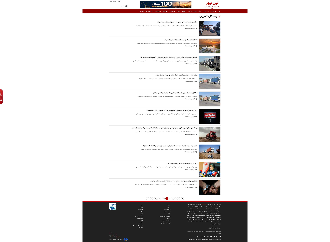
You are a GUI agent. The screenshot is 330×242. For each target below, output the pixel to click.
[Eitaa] (207, 236)
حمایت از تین (167, 212)
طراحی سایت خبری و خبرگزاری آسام (116, 239)
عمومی (172, 11)
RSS (169, 214)
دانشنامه (157, 11)
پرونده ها (141, 207)
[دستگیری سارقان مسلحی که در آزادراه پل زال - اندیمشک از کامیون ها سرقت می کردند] (210, 187)
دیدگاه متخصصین (139, 216)
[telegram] (214, 236)
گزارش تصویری (140, 218)
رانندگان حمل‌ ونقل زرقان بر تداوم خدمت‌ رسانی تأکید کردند (180, 40)
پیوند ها (168, 218)
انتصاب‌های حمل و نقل (138, 225)
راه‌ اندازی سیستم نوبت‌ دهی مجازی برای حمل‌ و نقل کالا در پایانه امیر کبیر (176, 22)
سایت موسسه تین (166, 221)
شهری (183, 11)
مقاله (142, 211)
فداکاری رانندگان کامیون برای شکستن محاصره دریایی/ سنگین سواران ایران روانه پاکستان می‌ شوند (170, 146)
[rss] (220, 236)
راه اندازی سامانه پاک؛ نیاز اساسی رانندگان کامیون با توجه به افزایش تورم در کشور (175, 93)
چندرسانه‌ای (140, 209)
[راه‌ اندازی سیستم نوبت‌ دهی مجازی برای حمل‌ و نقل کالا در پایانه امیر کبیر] (210, 28)
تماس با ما (168, 207)
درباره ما (168, 205)
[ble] (198, 236)
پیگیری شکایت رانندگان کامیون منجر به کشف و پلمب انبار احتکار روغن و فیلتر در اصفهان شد (171, 110)
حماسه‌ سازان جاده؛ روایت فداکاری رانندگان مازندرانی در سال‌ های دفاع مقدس (176, 75)
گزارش (142, 214)
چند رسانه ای (149, 11)
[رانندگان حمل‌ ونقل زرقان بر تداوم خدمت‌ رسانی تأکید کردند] (210, 46)
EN (119, 2)
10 (147, 199)
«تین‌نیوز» (204, 204)
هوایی (195, 11)
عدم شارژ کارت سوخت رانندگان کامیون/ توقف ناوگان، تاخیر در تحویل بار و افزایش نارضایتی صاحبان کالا (168, 57)
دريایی (190, 11)
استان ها (165, 11)
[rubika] (204, 236)
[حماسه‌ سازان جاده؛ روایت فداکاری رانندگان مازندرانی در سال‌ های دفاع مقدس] (210, 81)
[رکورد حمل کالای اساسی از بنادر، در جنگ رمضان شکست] (210, 169)
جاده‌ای (206, 11)
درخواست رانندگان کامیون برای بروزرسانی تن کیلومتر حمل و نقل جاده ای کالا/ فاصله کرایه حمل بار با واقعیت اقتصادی (164, 128)
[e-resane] (112, 206)
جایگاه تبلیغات (167, 209)
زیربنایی (213, 11)
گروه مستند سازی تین (165, 223)
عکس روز (141, 223)
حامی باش (141, 227)
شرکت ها (142, 11)
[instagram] (217, 236)
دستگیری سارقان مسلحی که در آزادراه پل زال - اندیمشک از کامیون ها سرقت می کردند (173, 181)
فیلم (142, 220)
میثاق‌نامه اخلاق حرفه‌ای (165, 216)
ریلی (200, 11)
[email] (211, 236)
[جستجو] (126, 6)
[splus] (201, 236)
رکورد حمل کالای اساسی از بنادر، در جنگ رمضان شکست (182, 163)
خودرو (178, 11)
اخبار (142, 205)
